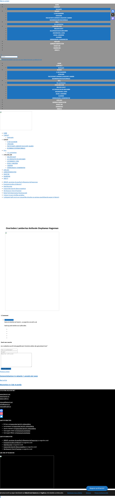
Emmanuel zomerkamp (23, 431)
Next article (3, 380)
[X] (113, 15)
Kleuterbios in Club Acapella (10, 384)
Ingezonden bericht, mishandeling (20, 424)
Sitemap (88, 493)
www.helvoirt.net (5, 394)
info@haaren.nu (5, 404)
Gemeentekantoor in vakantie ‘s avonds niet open (19, 376)
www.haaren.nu (4, 396)
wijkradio (6, 170)
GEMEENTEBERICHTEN (10, 172)
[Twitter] (57, 416)
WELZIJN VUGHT (11, 157)
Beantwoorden (9, 320)
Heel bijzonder (8, 186)
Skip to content (4, 1)
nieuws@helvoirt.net (6, 402)
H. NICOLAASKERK (12, 142)
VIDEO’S (57, 50)
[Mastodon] (113, 18)
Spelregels (10, 137)
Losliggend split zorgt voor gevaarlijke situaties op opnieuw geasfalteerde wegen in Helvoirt (31, 197)
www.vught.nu (4, 399)
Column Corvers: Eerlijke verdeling (14, 195)
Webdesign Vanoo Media (74, 493)
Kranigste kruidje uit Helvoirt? (13, 184)
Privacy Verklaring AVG (101, 493)
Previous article (4, 372)
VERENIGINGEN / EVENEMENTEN (16, 168)
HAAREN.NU (7, 176)
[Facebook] (57, 410)
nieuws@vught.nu (5, 406)
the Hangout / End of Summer (12, 191)
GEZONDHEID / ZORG (13, 161)
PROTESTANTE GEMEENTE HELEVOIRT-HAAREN (20, 146)
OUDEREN (10, 165)
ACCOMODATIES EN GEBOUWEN (16, 159)
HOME (5, 133)
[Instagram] (57, 413)
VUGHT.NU (6, 174)
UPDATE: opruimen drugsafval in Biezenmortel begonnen (21, 182)
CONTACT (6, 135)
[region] (57, 212)
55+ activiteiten (12, 152)
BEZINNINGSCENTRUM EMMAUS (16, 148)
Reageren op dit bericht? (97, 488)
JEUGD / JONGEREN (12, 163)
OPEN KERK (10, 144)
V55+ (5, 150)
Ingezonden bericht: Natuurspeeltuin (15, 188)
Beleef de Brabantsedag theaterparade (15, 193)
